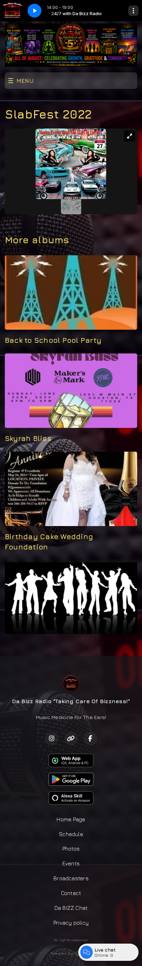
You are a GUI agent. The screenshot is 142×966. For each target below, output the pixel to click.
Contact (71, 893)
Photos (71, 848)
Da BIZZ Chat (71, 908)
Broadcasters (71, 878)
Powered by (62, 953)
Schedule (71, 834)
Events (71, 863)
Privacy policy (71, 922)
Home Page (71, 819)
